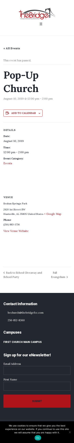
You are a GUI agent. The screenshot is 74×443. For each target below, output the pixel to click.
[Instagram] (36, 30)
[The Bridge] (37, 14)
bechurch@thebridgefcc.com (26, 312)
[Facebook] (32, 30)
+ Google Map (52, 214)
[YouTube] (41, 30)
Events (7, 163)
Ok (37, 437)
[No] (69, 432)
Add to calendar (23, 113)
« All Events (11, 48)
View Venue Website (16, 231)
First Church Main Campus (22, 342)
